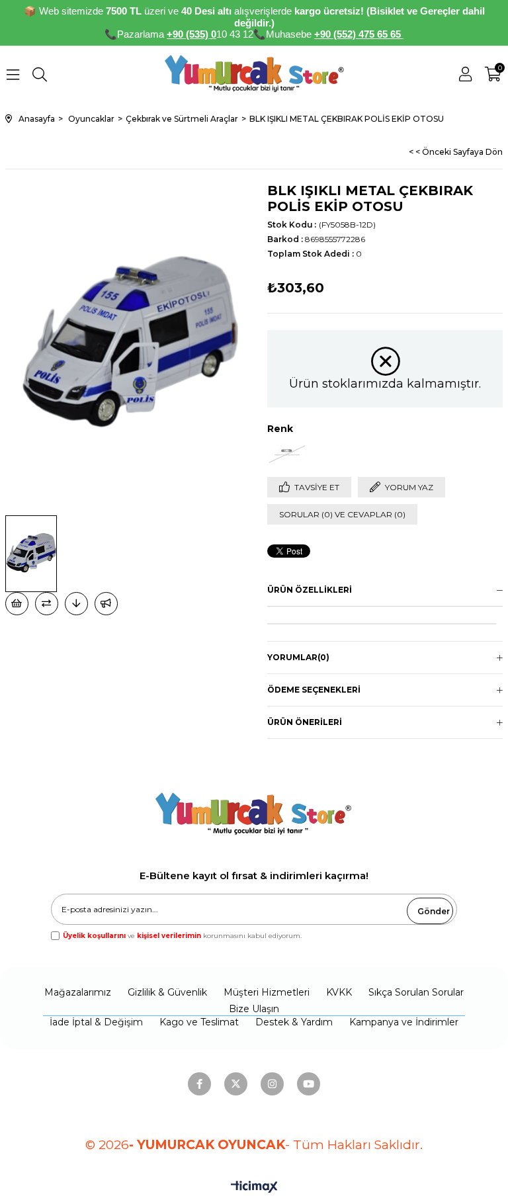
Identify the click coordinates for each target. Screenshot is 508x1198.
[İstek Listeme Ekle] (16, 603)
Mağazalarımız (77, 992)
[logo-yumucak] (253, 806)
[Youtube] (308, 1083)
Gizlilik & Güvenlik (167, 992)
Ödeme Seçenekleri (313, 690)
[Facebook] (199, 1083)
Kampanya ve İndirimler (403, 1022)
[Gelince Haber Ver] (106, 603)
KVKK (339, 992)
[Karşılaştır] (46, 603)
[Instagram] (272, 1083)
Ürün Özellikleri (309, 590)
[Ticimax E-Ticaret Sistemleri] (254, 1188)
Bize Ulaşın (254, 1009)
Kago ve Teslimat (199, 1022)
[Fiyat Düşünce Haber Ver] (76, 603)
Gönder (433, 911)
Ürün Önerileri (304, 722)
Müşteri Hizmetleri (267, 992)
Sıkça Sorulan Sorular (416, 992)
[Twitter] (235, 1083)
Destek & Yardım (294, 1022)
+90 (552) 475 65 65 (358, 34)
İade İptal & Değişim (96, 1022)
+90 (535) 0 (191, 34)
